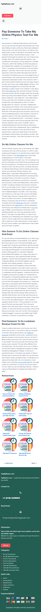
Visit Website (20, 155)
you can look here (24, 362)
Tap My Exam (31, 607)
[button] (20, 8)
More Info (13, 91)
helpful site (18, 205)
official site (19, 203)
